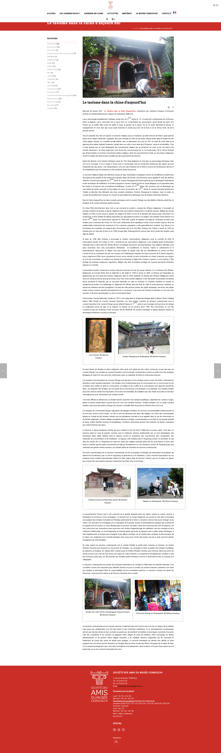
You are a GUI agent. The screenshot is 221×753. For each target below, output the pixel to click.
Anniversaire (51, 47)
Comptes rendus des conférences (59, 53)
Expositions (51, 92)
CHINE (49, 63)
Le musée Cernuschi (147, 13)
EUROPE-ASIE (52, 70)
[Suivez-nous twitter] (123, 729)
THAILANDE (51, 79)
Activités (112, 13)
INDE (49, 73)
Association (51, 50)
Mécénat (127, 13)
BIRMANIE (50, 57)
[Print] (169, 107)
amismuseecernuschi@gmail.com (130, 686)
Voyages (50, 108)
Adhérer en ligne (93, 13)
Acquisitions (51, 44)
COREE (49, 66)
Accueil (51, 13)
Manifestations (52, 99)
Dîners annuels (52, 102)
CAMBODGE (51, 60)
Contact (166, 13)
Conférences (52, 89)
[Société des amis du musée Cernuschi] (110, 5)
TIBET (49, 82)
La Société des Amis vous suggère (59, 95)
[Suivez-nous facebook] (114, 729)
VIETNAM (50, 86)
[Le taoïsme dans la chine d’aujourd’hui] (128, 67)
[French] (174, 13)
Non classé (51, 105)
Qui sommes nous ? (70, 13)
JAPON (49, 76)
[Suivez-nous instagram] (119, 729)
